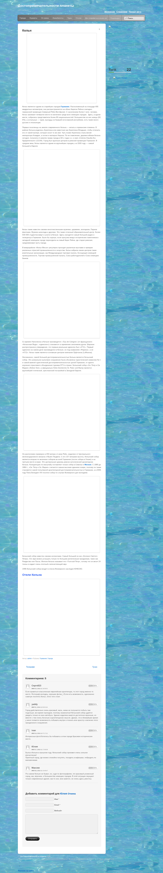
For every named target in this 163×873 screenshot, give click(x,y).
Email (56, 805)
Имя (56, 799)
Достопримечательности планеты (46, 6)
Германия (43, 658)
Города (23, 18)
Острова (45, 18)
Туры (69, 18)
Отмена (72, 793)
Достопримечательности (96, 18)
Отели (78, 18)
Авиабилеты (58, 18)
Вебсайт (58, 811)
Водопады (115, 18)
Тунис (94, 667)
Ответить (93, 685)
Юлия (63, 793)
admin (29, 658)
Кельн (27, 30)
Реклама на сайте (26, 871)
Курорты (33, 18)
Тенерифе (30, 667)
